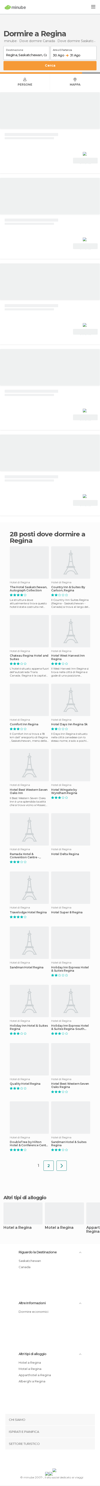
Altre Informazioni (32, 1303)
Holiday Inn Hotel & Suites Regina (29, 1027)
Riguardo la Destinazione (38, 1252)
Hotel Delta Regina (65, 854)
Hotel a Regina (17, 1228)
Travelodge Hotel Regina (28, 912)
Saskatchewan (30, 1261)
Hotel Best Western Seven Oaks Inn (28, 791)
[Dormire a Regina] (62, 1166)
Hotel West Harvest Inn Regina (68, 657)
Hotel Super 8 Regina (67, 912)
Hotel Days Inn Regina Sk (69, 724)
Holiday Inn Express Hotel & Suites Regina (70, 969)
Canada (24, 1267)
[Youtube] (60, 1459)
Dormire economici (33, 1311)
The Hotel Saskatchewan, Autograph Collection (28, 589)
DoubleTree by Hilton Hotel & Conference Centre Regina (29, 1143)
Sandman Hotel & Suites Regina (69, 1143)
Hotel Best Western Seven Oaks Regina (70, 1085)
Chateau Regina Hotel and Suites (29, 657)
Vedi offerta (85, 161)
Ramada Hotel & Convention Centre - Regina (24, 856)
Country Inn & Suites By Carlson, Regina (68, 589)
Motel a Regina (59, 1228)
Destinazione (14, 49)
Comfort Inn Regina (24, 724)
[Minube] (15, 7)
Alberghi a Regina (32, 1381)
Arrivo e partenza (62, 49)
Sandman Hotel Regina (26, 967)
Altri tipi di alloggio (32, 1354)
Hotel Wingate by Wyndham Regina (64, 791)
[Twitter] (48, 1459)
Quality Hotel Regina (25, 1083)
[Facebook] (42, 1459)
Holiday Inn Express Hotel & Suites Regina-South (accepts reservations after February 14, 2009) (70, 1027)
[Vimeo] (54, 1459)
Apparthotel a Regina (35, 1375)
